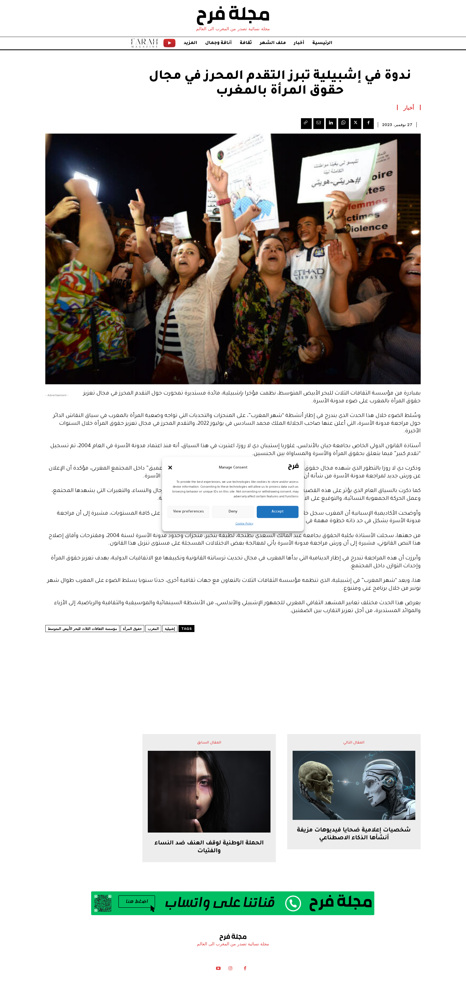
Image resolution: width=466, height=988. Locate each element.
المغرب (153, 629)
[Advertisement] (233, 667)
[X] (356, 123)
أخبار (408, 107)
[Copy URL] (306, 123)
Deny (232, 512)
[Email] (318, 123)
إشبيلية (170, 629)
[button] (170, 467)
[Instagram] (230, 970)
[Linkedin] (331, 123)
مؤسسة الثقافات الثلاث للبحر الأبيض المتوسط (82, 629)
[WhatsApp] (343, 123)
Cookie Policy (244, 523)
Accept (278, 512)
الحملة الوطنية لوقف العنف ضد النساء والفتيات (209, 847)
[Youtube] (218, 970)
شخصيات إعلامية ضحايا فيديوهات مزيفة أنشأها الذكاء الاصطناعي (354, 834)
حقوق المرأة (132, 629)
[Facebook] (368, 123)
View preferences (188, 512)
